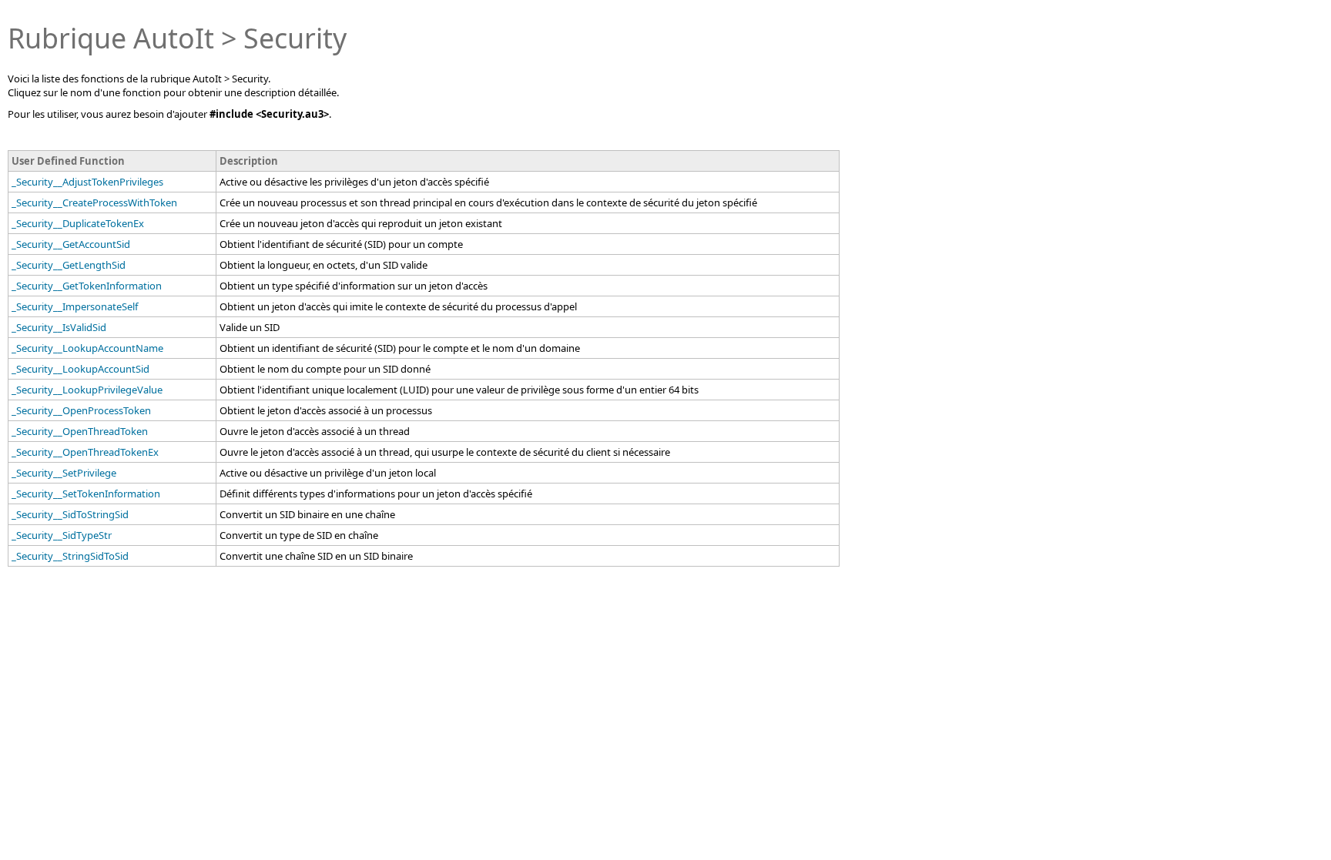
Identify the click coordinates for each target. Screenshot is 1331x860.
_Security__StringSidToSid (70, 556)
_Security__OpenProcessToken (81, 410)
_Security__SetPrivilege (64, 473)
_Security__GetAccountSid (71, 244)
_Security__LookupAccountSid (80, 369)
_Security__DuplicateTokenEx (78, 223)
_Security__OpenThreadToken (80, 431)
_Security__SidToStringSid (70, 514)
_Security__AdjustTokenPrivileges (87, 182)
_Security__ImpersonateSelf (75, 306)
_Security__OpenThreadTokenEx (85, 452)
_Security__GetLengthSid (69, 265)
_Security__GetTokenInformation (87, 286)
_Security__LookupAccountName (87, 348)
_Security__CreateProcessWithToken (94, 202)
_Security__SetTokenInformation (86, 493)
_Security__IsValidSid (59, 327)
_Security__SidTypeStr (62, 535)
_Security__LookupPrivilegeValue (87, 390)
